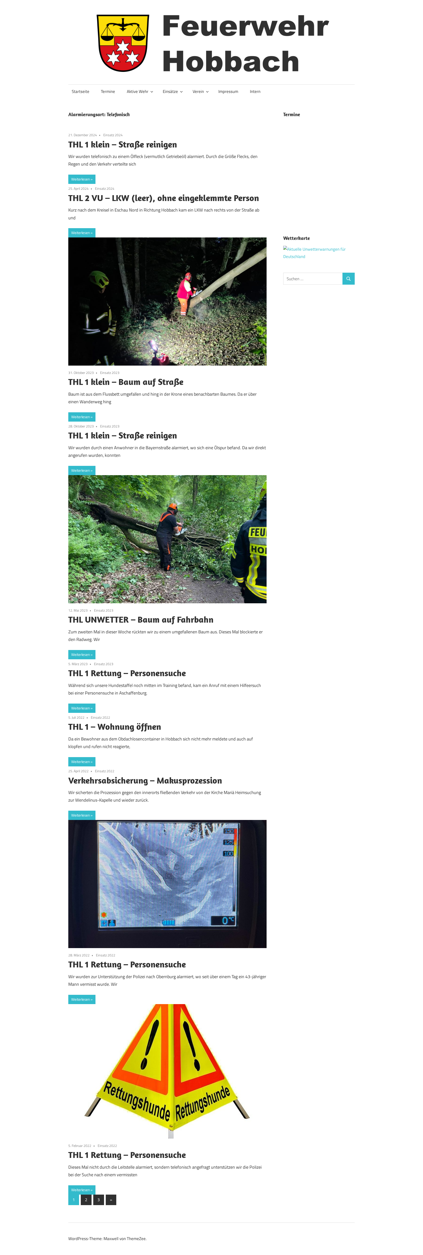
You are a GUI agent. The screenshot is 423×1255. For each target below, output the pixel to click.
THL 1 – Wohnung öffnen (114, 726)
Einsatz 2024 (113, 134)
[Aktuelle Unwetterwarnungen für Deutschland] (319, 256)
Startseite (80, 91)
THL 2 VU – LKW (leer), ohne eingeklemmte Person (163, 197)
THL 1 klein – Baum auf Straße (125, 381)
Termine (108, 91)
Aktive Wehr (137, 91)
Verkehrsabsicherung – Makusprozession (145, 780)
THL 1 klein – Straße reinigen (122, 144)
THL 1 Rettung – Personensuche (127, 672)
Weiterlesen (80, 179)
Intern (255, 91)
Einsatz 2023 (109, 372)
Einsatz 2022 (100, 717)
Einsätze (170, 91)
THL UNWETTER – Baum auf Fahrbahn (140, 619)
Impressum (228, 91)
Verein (198, 91)
